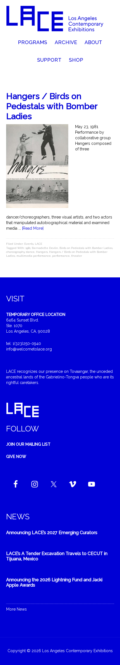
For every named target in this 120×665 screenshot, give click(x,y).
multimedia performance (33, 255)
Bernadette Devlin (45, 247)
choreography (15, 251)
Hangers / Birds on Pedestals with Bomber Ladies (51, 106)
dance (30, 251)
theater (76, 255)
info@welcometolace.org (29, 349)
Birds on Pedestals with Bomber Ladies (85, 247)
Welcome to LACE (60, 19)
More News (16, 609)
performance (61, 255)
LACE (38, 243)
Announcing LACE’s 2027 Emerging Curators (51, 532)
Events (28, 243)
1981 (27, 247)
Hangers (42, 251)
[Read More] (33, 228)
